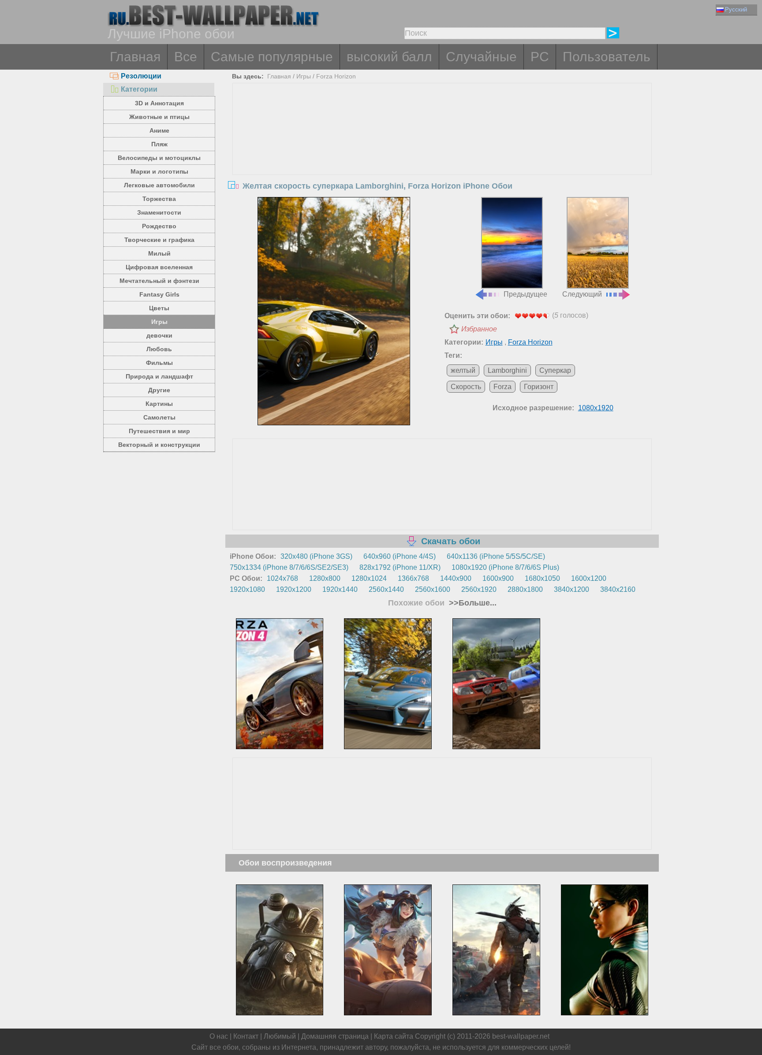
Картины (159, 403)
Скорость (466, 386)
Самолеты (159, 417)
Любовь (159, 349)
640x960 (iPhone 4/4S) (399, 556)
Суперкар (555, 370)
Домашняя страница (335, 1036)
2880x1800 (525, 589)
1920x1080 (247, 589)
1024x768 (282, 578)
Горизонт (538, 386)
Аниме (159, 130)
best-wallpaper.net (520, 1036)
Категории (139, 89)
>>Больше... (472, 602)
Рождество (159, 226)
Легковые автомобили (159, 185)
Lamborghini (507, 370)
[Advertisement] (442, 149)
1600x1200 (588, 578)
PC (539, 56)
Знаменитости (159, 212)
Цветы (159, 308)
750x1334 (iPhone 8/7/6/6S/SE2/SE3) (289, 567)
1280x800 (324, 578)
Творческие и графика (159, 239)
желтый (463, 370)
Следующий (582, 294)
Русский (736, 9)
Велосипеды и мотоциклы (159, 157)
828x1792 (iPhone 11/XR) (400, 567)
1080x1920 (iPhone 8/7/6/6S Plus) (505, 567)
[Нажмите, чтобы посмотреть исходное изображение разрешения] (334, 311)
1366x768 (413, 578)
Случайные (481, 56)
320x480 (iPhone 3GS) (316, 556)
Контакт (245, 1036)
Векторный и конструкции (159, 444)
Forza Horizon (336, 76)
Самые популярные (272, 56)
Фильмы (159, 362)
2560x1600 (432, 589)
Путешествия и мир (159, 431)
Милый (159, 253)
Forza (502, 386)
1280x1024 (369, 578)
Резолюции (141, 76)
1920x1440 (340, 589)
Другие (159, 390)
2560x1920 (479, 589)
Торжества (159, 198)
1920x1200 (293, 589)
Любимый (280, 1036)
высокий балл (389, 56)
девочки (159, 335)
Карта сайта (393, 1036)
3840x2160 (617, 589)
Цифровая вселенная (159, 267)
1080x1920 (595, 408)
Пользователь (606, 56)
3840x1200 (571, 589)
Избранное (479, 329)
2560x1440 (386, 589)
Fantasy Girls (159, 294)
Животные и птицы (159, 116)
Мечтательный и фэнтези (159, 280)
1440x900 (455, 578)
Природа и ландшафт (159, 376)
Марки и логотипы (159, 171)
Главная (135, 56)
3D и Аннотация (159, 103)
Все (185, 56)
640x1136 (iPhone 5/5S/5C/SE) (496, 556)
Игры (159, 321)
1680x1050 (542, 578)
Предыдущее (525, 294)
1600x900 (498, 578)
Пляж (159, 144)
